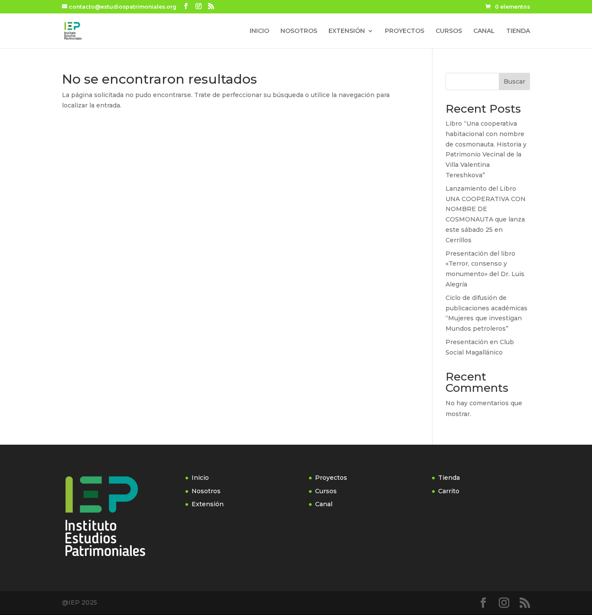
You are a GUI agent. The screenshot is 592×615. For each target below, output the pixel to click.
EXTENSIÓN (347, 31)
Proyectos (331, 478)
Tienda (449, 478)
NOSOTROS (298, 31)
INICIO (259, 31)
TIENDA (518, 31)
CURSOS (449, 31)
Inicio (200, 478)
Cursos (326, 491)
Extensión (208, 504)
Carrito (448, 491)
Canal (323, 504)
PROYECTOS (404, 31)
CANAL (484, 31)
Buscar (514, 81)
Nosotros (206, 491)
